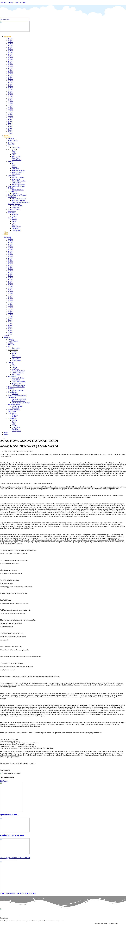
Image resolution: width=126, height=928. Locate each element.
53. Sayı (10, 42)
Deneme (14, 167)
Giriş (13, 223)
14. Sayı (10, 110)
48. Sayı (10, 50)
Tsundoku (15, 228)
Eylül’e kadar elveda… (9, 815)
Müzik (14, 153)
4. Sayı (10, 128)
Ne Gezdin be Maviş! (18, 184)
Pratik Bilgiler (16, 227)
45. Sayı (10, 56)
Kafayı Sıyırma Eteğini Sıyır (20, 202)
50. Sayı (10, 47)
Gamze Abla (12, 211)
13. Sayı (10, 112)
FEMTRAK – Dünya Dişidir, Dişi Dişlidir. (13, 2)
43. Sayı (10, 59)
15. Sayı (10, 109)
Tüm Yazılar (7, 36)
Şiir (9, 146)
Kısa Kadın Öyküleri (18, 170)
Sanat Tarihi (15, 158)
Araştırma (15, 214)
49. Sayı (10, 49)
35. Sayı (10, 73)
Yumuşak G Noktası (18, 177)
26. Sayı (10, 89)
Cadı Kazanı (12, 197)
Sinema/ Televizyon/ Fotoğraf (17, 195)
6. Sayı (10, 124)
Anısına (14, 220)
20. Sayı (10, 100)
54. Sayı (10, 40)
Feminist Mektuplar (14, 209)
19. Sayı (10, 102)
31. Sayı (10, 80)
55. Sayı (10, 38)
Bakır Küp (11, 144)
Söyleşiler (11, 188)
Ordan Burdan (12, 191)
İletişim (6, 234)
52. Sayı (10, 43)
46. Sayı (10, 54)
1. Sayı (10, 133)
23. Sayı (10, 94)
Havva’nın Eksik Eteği (19, 198)
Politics (14, 216)
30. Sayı (10, 82)
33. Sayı (10, 77)
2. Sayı (10, 131)
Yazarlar (6, 135)
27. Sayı (10, 87)
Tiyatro (14, 151)
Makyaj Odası (16, 183)
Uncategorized (16, 230)
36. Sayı (10, 72)
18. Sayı (10, 103)
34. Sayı (10, 75)
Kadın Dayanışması (14, 204)
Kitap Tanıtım (16, 174)
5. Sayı (10, 126)
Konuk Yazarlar (13, 140)
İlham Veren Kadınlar (18, 200)
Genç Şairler (16, 147)
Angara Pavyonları (18, 190)
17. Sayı (10, 105)
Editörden (11, 139)
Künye (6, 232)
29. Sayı (10, 84)
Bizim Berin (15, 207)
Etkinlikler (15, 193)
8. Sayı (10, 121)
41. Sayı (10, 63)
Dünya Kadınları (17, 205)
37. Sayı (10, 70)
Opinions (15, 225)
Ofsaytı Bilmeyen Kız (18, 181)
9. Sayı (10, 119)
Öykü (13, 165)
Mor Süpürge (12, 175)
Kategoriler (7, 137)
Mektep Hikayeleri (17, 172)
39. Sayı (10, 66)
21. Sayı (10, 98)
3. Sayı (10, 130)
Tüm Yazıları (4, 781)
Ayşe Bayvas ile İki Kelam (16, 186)
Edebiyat (10, 161)
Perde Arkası (12, 212)
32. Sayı (10, 79)
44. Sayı (10, 58)
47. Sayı (10, 52)
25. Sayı (10, 91)
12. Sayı (10, 114)
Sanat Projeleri (16, 156)
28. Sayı (10, 86)
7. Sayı (10, 123)
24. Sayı (10, 93)
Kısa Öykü (15, 168)
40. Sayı (10, 65)
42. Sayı (10, 61)
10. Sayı (10, 117)
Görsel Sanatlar (16, 160)
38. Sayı (10, 68)
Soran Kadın (16, 179)
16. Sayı (10, 107)
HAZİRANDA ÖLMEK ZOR (12, 835)
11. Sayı (10, 116)
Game (14, 221)
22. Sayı (10, 96)
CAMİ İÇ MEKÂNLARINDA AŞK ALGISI (18, 893)
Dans (13, 154)
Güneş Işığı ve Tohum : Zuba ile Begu (15, 858)
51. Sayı (10, 45)
